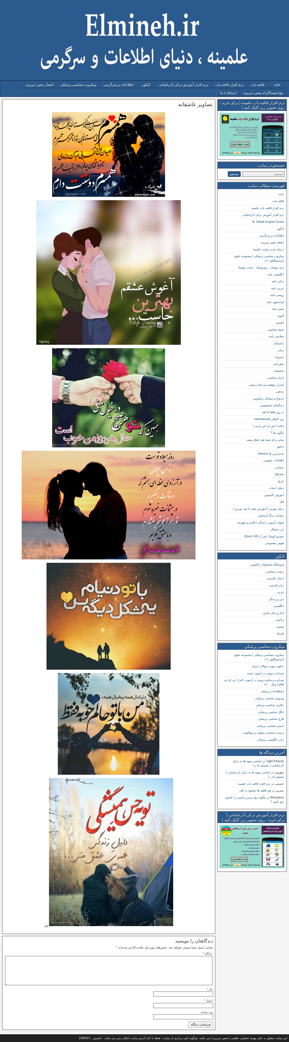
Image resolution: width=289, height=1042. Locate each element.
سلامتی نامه (276, 336)
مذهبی (280, 391)
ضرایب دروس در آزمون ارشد (265, 673)
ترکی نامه (278, 281)
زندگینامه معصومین (272, 405)
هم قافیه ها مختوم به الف (255, 790)
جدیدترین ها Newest (271, 453)
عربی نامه (277, 288)
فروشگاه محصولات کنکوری (267, 564)
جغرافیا (279, 474)
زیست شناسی (275, 571)
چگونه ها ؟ (277, 432)
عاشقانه (279, 371)
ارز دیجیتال (277, 529)
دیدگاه (207, 953)
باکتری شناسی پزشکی (270, 705)
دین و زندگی (276, 599)
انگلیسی (278, 606)
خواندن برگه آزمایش (271, 515)
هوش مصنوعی (274, 543)
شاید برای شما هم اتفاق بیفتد (265, 439)
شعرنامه (278, 364)
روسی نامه (277, 295)
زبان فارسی (276, 585)
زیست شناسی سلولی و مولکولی (263, 732)
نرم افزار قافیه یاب (229, 84)
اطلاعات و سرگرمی (118, 84)
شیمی (280, 626)
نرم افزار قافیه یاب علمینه (267, 208)
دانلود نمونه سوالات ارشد (268, 666)
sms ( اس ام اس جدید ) (268, 426)
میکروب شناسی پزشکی (78, 84)
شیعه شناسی (275, 329)
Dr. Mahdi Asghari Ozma (268, 221)
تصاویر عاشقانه (195, 104)
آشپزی (280, 322)
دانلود (280, 446)
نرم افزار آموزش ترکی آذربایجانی (183, 84)
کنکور (146, 84)
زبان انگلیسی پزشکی (270, 739)
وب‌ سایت (206, 1012)
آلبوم (281, 315)
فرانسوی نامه (275, 302)
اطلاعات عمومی (273, 460)
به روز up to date (273, 412)
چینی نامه (278, 308)
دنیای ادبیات (276, 488)
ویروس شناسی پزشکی (269, 698)
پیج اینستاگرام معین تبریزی (263, 93)
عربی (280, 592)
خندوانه (279, 357)
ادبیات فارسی (275, 578)
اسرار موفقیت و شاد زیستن (266, 384)
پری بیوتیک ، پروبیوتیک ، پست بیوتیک (261, 267)
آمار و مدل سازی (273, 613)
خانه (277, 84)
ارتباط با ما (228, 93)
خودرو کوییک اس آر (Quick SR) (264, 536)
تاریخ (281, 481)
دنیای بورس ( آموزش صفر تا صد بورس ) (258, 508)
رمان (281, 350)
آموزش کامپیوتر (274, 495)
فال (282, 501)
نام (210, 989)
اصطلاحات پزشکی (272, 691)
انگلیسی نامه (276, 274)
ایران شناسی (275, 377)
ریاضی (280, 619)
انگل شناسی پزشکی (271, 712)
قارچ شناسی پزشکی (271, 718)
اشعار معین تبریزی (40, 84)
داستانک (279, 343)
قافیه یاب (257, 84)
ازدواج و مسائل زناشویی (268, 398)
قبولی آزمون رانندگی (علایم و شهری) (261, 522)
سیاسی (279, 467)
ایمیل (208, 1000)
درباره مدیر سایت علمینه (268, 249)
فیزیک (280, 633)
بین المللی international (269, 419)
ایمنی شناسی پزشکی (270, 726)
